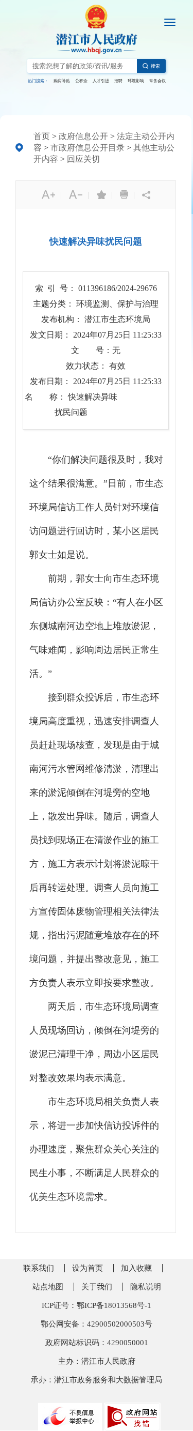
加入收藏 (136, 1268)
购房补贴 (62, 81)
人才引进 (101, 81)
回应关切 (83, 159)
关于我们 (96, 1287)
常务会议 (157, 81)
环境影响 (136, 81)
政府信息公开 (83, 136)
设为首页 (87, 1268)
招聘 (118, 81)
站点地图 (47, 1287)
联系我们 (38, 1268)
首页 (41, 136)
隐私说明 (145, 1287)
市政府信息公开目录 (87, 147)
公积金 (81, 81)
